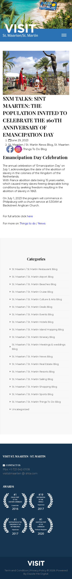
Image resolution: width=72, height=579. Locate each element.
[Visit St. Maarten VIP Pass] (48, 6)
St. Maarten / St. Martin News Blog (30, 144)
